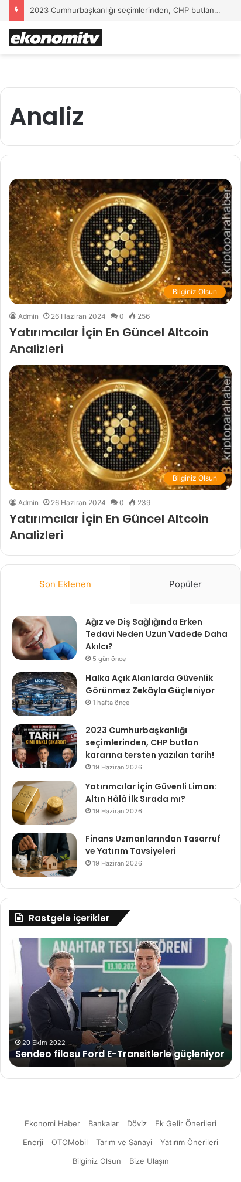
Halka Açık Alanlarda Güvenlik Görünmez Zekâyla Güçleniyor (150, 684)
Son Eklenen (65, 584)
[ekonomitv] (55, 37)
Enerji (33, 1142)
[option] (120, 1002)
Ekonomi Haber (52, 1123)
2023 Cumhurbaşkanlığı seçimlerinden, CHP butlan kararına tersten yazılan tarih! (149, 742)
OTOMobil (69, 1142)
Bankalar (103, 1123)
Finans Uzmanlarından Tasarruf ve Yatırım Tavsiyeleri (153, 845)
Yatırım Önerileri (189, 1142)
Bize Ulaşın (149, 1161)
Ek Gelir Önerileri (185, 1123)
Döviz (137, 1123)
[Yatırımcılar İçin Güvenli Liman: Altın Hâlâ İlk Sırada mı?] (44, 803)
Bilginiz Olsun (97, 1161)
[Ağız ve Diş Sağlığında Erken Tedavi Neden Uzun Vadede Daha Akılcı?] (44, 638)
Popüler (185, 584)
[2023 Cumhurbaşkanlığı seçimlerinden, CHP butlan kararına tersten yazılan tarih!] (44, 746)
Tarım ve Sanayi (124, 1142)
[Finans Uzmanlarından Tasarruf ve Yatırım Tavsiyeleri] (44, 855)
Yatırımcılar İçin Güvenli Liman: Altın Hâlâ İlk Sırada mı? (150, 793)
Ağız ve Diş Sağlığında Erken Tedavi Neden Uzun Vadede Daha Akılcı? (156, 634)
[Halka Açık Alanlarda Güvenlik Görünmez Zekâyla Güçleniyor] (44, 694)
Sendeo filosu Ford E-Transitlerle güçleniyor (120, 1054)
